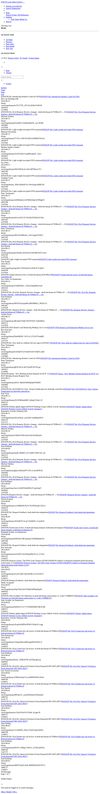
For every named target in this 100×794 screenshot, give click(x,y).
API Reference (23, 15)
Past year (9, 48)
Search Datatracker (13, 8)
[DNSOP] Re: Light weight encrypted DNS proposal (62, 130)
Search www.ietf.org (14, 6)
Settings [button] (9, 17)
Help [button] (8, 13)
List (2, 94)
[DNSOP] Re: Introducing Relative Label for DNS (60, 97)
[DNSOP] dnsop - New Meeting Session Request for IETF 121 (74, 374)
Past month (10, 46)
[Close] (2, 784)
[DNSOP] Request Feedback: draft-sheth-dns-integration (66, 580)
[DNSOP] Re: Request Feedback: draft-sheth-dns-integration (71, 512)
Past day (9, 42)
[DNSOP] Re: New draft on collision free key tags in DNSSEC (74, 343)
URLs (14, 792)
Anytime (9, 40)
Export (8, 84)
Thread (8, 73)
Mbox (3, 792)
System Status (34, 58)
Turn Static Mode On (19, 19)
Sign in (8, 22)
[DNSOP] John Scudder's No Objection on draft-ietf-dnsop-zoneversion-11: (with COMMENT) (49, 597)
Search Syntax (11, 15)
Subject (4, 88)
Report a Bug (13, 58)
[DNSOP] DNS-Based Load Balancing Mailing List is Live (70, 327)
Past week (10, 44)
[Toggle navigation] (24, 2)
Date (8, 71)
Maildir (9, 792)
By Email (23, 58)
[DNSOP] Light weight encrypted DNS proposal (58, 259)
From (3, 90)
